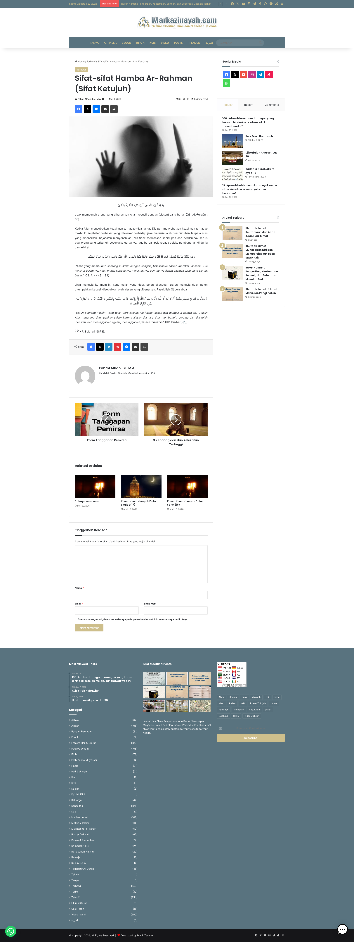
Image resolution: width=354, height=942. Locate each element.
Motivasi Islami (80, 823)
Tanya (94, 42)
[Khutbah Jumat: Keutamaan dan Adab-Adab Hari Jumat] (232, 233)
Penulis (195, 42)
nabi (243, 703)
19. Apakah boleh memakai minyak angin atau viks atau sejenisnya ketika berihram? (249, 189)
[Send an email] (103, 99)
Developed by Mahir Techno (137, 935)
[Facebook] (78, 109)
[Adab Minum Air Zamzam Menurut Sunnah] (200, 692)
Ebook (126, 42)
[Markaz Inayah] (177, 22)
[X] (87, 109)
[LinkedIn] (108, 347)
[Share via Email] (105, 109)
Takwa (75, 874)
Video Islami (78, 914)
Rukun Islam (78, 863)
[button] (10, 931)
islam (221, 703)
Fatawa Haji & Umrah (83, 742)
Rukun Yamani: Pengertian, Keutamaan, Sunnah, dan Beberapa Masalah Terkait (166, 3)
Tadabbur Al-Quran (82, 868)
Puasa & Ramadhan (83, 840)
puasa (274, 703)
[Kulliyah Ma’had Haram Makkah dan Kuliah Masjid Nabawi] (154, 706)
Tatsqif (75, 897)
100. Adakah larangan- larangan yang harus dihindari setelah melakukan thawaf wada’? (248, 122)
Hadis (74, 765)
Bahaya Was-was (87, 501)
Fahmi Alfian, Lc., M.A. (89, 99)
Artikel (109, 42)
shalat (268, 709)
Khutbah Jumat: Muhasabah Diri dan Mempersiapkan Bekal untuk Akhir (260, 251)
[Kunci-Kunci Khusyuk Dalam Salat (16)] (187, 486)
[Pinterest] (117, 347)
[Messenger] (96, 109)
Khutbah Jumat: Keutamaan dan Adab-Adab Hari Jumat (261, 232)
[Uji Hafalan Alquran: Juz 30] (232, 158)
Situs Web (150, 603)
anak (244, 697)
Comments (272, 104)
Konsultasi (77, 805)
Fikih (74, 754)
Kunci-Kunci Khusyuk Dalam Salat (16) (185, 503)
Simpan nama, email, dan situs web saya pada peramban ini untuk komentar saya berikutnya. (133, 619)
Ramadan (223, 709)
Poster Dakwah (80, 834)
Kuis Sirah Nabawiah (259, 136)
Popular (228, 104)
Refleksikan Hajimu (82, 851)
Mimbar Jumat (79, 817)
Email (79, 603)
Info (139, 42)
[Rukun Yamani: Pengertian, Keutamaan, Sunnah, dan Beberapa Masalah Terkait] (232, 273)
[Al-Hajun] (200, 706)
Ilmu (73, 777)
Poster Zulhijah (258, 703)
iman (277, 697)
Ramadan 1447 (80, 845)
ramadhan (239, 709)
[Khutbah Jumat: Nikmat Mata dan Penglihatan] (232, 294)
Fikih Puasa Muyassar (84, 760)
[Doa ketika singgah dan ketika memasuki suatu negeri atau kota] (154, 678)
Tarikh (75, 891)
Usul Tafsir (77, 908)
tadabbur (223, 715)
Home (81, 61)
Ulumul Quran (79, 903)
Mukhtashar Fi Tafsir (83, 828)
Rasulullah (254, 709)
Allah (221, 697)
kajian (232, 703)
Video (165, 42)
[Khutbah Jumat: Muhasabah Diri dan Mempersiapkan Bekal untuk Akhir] (232, 251)
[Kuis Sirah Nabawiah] (232, 141)
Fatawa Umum (80, 748)
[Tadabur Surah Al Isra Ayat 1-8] (232, 174)
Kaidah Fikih (78, 794)
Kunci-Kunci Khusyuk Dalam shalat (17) (139, 503)
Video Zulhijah (251, 715)
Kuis (153, 42)
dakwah (256, 697)
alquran (233, 697)
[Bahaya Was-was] (95, 486)
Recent (248, 104)
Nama (79, 587)
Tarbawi (91, 61)
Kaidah (75, 788)
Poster (179, 42)
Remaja (75, 857)
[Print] (114, 109)
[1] (184, 322)
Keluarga (76, 800)
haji (267, 697)
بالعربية (210, 42)
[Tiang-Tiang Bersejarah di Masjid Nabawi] (177, 706)
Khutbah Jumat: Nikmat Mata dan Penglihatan (261, 291)
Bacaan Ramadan (81, 731)
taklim (236, 715)
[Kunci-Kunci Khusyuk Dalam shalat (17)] (141, 486)
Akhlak (75, 720)
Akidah (75, 725)
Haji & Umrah (79, 771)
